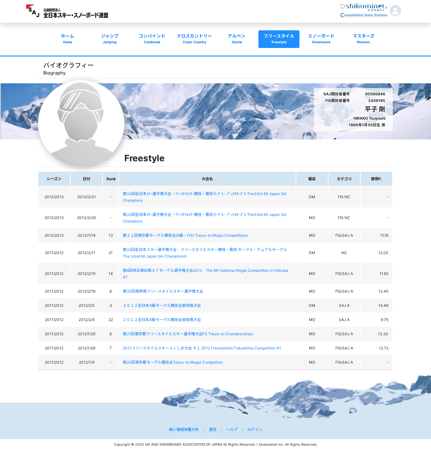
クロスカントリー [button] (194, 38)
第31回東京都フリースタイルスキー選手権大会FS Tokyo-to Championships (188, 333)
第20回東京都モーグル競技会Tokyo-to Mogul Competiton (173, 362)
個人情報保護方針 (184, 429)
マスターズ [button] (364, 38)
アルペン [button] (236, 38)
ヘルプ (232, 429)
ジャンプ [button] (110, 38)
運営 (212, 429)
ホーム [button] (67, 38)
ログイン (255, 429)
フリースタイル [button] (279, 38)
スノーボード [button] (321, 38)
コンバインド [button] (152, 38)
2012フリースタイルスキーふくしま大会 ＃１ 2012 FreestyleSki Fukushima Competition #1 (202, 348)
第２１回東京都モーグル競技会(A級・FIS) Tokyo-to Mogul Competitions (185, 235)
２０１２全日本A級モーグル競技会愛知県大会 (162, 305)
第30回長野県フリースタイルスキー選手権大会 (163, 291)
